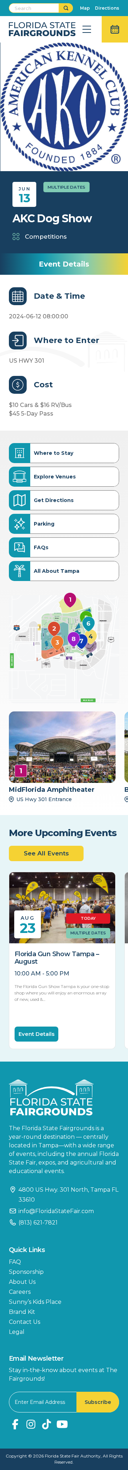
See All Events (46, 853)
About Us (22, 1281)
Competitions (46, 236)
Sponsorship (26, 1271)
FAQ (15, 1261)
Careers (20, 1291)
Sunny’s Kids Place (35, 1301)
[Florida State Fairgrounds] (64, 1097)
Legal (17, 1332)
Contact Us (24, 1321)
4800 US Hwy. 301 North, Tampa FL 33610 (68, 1194)
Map (85, 8)
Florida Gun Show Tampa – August (57, 958)
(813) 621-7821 (38, 1222)
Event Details (36, 1034)
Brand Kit (22, 1311)
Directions (107, 8)
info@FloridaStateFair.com (56, 1211)
